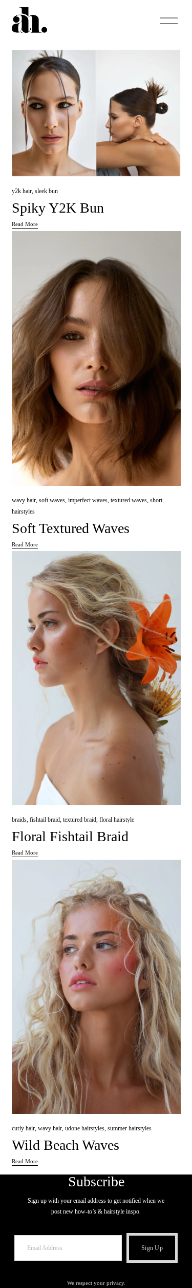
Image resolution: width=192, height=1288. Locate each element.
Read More (25, 224)
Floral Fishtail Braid (70, 836)
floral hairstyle (116, 819)
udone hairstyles (84, 1128)
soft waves (52, 500)
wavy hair (24, 500)
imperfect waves (88, 500)
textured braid (79, 819)
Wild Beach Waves (65, 1145)
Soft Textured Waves (71, 528)
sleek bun (46, 191)
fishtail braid (45, 819)
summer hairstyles (130, 1128)
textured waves (129, 500)
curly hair (23, 1128)
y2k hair (22, 191)
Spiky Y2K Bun (58, 208)
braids (19, 819)
